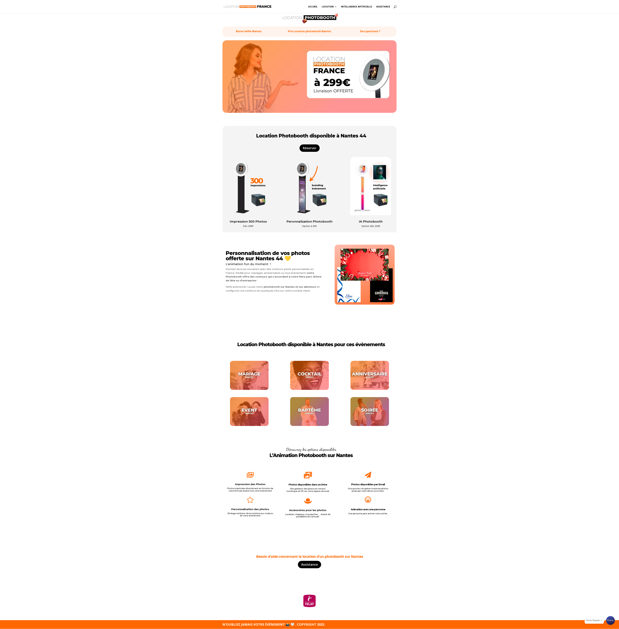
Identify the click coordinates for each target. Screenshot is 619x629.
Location (328, 6)
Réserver (309, 148)
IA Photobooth (371, 221)
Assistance (383, 6)
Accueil (313, 6)
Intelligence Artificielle (356, 6)
